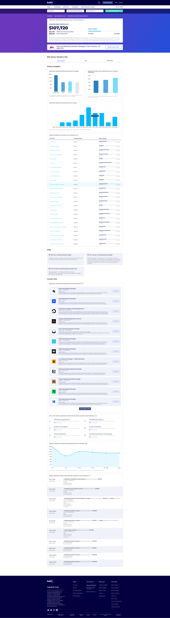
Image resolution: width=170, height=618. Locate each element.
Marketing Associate (54, 146)
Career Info (110, 60)
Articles (66, 7)
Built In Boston (114, 587)
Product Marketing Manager (56, 222)
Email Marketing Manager (56, 167)
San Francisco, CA (60, 16)
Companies (57, 7)
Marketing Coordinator (55, 150)
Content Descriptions (78, 593)
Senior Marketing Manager (56, 218)
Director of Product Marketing (57, 235)
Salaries (75, 7)
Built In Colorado (115, 593)
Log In (121, 2)
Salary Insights (61, 60)
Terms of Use (94, 615)
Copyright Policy (81, 615)
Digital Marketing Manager (56, 197)
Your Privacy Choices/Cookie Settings (105, 615)
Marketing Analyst (54, 214)
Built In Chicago (115, 590)
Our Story (75, 585)
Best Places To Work (88, 7)
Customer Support (103, 585)
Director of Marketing (55, 231)
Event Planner (53, 159)
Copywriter (52, 163)
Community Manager (55, 171)
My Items (120, 7)
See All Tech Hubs (115, 606)
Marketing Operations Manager (57, 184)
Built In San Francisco (116, 601)
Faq (86, 60)
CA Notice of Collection (118, 615)
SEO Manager (53, 180)
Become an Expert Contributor (90, 588)
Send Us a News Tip (90, 591)
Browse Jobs (102, 596)
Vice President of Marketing (56, 239)
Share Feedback (102, 587)
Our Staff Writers (77, 590)
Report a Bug (102, 590)
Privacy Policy (88, 615)
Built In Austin (114, 585)
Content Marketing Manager (56, 188)
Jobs (48, 7)
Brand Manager (53, 210)
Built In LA (113, 596)
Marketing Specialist (54, 193)
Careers (74, 587)
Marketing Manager (54, 201)
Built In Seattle (114, 604)
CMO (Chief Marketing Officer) (57, 244)
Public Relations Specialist (56, 154)
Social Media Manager (55, 176)
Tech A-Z (101, 593)
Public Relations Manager (56, 205)
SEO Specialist (53, 142)
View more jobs (85, 408)
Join (116, 2)
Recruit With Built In (91, 585)
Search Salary (114, 10)
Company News (76, 596)
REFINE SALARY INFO (113, 47)
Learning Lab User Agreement (60, 615)
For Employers (108, 2)
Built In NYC (114, 598)
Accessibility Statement (72, 615)
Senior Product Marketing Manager (58, 227)
